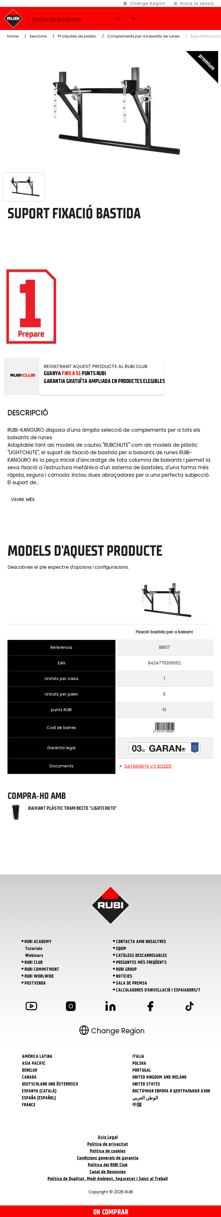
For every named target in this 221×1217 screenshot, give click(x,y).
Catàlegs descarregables (141, 955)
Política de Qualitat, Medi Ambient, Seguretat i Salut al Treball (107, 1178)
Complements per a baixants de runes (143, 36)
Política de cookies (107, 1151)
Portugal (141, 1070)
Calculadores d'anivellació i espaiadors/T (158, 990)
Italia (138, 1056)
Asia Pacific (33, 1063)
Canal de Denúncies (107, 1171)
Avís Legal (108, 1137)
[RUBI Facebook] (150, 1007)
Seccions (38, 36)
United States (146, 1084)
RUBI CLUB (33, 962)
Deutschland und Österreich (50, 1084)
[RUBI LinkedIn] (110, 1007)
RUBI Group (126, 969)
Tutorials (33, 948)
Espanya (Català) (39, 1091)
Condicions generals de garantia (107, 1157)
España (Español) (39, 1097)
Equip (121, 948)
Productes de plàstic (77, 36)
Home (13, 36)
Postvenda (35, 983)
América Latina (37, 1056)
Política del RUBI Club (107, 1164)
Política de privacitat (107, 1144)
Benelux (29, 1070)
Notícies (124, 976)
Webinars (34, 955)
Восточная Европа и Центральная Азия (171, 1091)
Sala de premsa (131, 983)
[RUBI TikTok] (189, 1007)
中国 (137, 1104)
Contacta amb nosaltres (141, 941)
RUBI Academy (38, 941)
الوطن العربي (145, 1097)
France (28, 1104)
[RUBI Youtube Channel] (31, 1007)
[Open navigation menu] (133, 18)
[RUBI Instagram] (71, 1007)
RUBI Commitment (41, 969)
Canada (29, 1077)
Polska (139, 1063)
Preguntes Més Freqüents (141, 962)
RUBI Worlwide (39, 976)
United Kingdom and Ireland (159, 1077)
